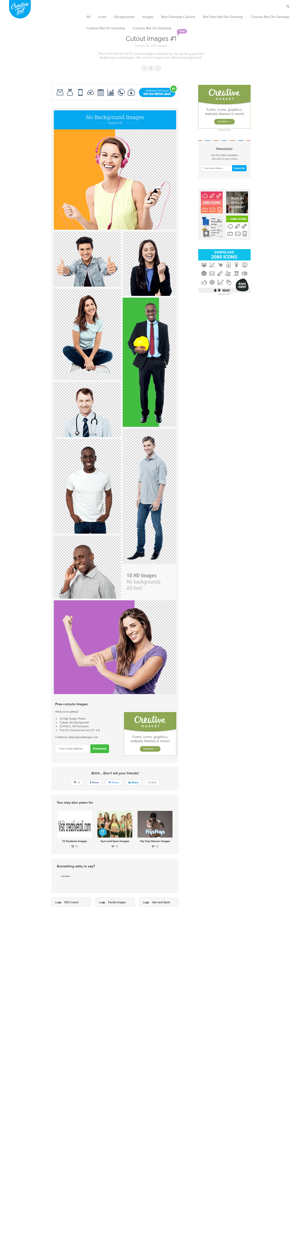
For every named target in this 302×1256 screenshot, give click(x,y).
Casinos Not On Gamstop (270, 17)
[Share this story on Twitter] (151, 68)
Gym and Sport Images (114, 841)
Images (147, 17)
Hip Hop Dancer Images (155, 841)
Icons (102, 17)
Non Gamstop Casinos (178, 17)
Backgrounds (124, 17)
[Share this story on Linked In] (157, 68)
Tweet (115, 782)
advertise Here (224, 130)
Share (95, 782)
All (89, 17)
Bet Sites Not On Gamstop (223, 17)
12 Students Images (74, 841)
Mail (153, 782)
